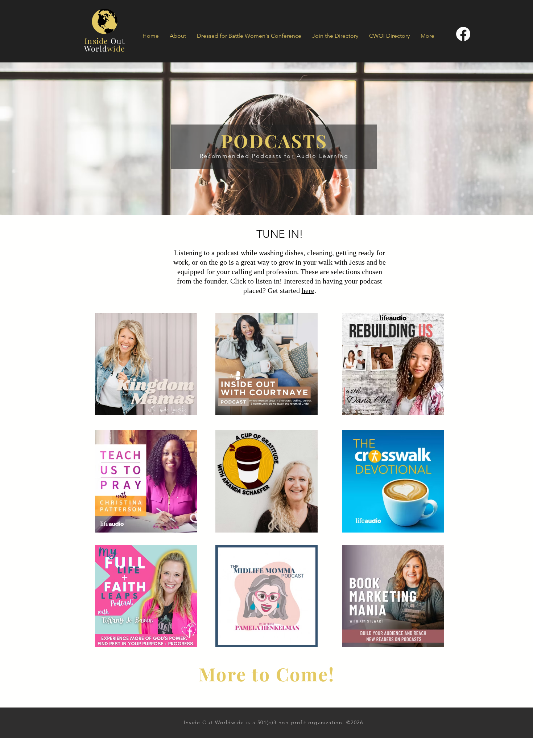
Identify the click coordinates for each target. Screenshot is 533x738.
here (308, 290)
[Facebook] (463, 34)
